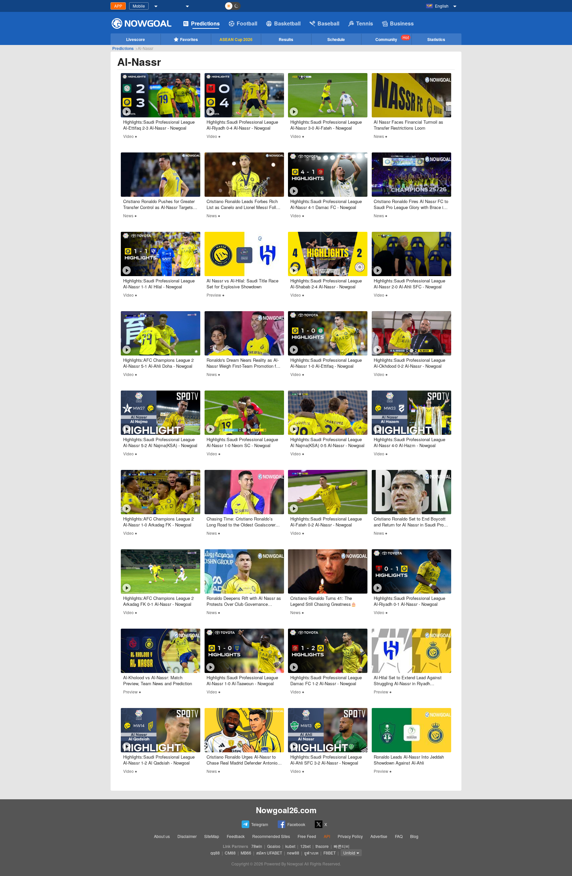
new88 (293, 852)
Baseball (328, 23)
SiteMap (211, 836)
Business (402, 23)
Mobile (139, 6)
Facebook (296, 824)
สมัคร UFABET (269, 852)
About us (162, 836)
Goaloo (273, 846)
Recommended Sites (271, 836)
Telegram (259, 824)
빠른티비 (342, 846)
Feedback (236, 836)
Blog (414, 836)
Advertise (378, 836)
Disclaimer (187, 836)
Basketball (287, 23)
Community (392, 38)
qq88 (215, 852)
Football (247, 23)
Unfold (349, 852)
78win (256, 846)
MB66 (246, 852)
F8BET (329, 852)
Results (286, 39)
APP (118, 6)
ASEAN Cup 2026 (236, 39)
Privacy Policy (350, 836)
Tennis (364, 23)
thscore (322, 846)
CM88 (230, 852)
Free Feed (307, 836)
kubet (290, 846)
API (327, 836)
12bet (305, 846)
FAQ (399, 836)
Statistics (436, 39)
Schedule (336, 39)
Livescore (135, 39)
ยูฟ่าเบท (311, 852)
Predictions (205, 23)
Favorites (189, 39)
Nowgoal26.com (286, 809)
